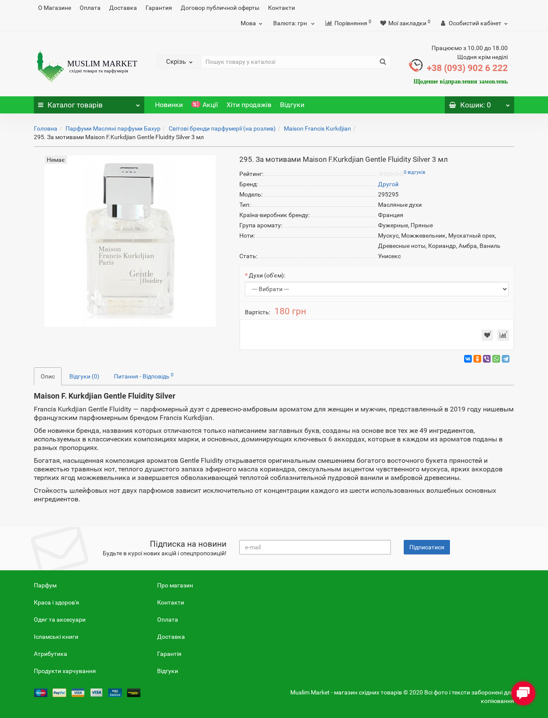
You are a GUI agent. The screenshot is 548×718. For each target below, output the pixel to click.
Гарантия (159, 7)
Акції (210, 105)
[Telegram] (505, 359)
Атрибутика (50, 653)
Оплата (90, 7)
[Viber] (487, 359)
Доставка (123, 7)
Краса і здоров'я (56, 602)
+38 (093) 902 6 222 (467, 68)
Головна (45, 128)
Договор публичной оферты (220, 7)
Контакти (281, 7)
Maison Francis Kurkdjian (317, 128)
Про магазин (175, 585)
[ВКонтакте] (468, 359)
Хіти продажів (248, 105)
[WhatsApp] (496, 359)
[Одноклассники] (477, 359)
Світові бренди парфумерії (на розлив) (222, 128)
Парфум (45, 585)
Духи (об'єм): (267, 275)
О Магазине (54, 7)
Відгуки (292, 105)
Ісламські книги (56, 636)
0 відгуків (414, 172)
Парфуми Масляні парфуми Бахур (113, 128)
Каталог (75, 105)
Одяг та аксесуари (60, 619)
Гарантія (169, 653)
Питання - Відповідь (143, 376)
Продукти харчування (65, 670)
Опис (48, 376)
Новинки (169, 105)
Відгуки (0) (84, 376)
